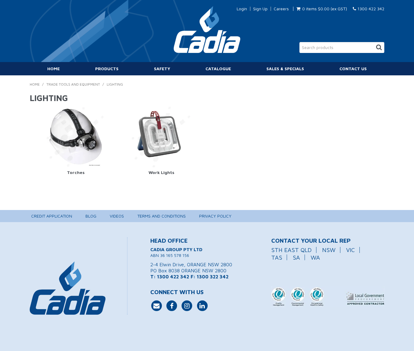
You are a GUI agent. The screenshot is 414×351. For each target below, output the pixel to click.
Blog (90, 215)
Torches (76, 172)
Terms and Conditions (161, 215)
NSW (329, 249)
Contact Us (353, 68)
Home (53, 68)
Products (107, 68)
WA (315, 257)
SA (296, 257)
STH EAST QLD (291, 249)
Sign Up (260, 9)
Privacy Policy (215, 215)
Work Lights (161, 172)
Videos (117, 215)
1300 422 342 (370, 8)
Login (242, 9)
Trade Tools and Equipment (73, 84)
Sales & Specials (285, 68)
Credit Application (51, 215)
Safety (162, 68)
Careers (281, 9)
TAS (276, 257)
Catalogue (218, 68)
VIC (350, 249)
